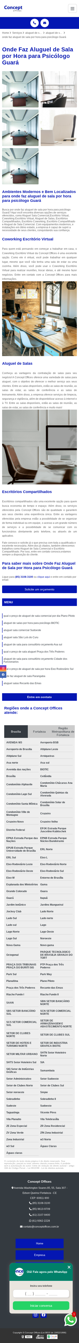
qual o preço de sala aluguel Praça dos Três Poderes (34, 651)
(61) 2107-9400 (41, 1214)
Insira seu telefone (41, 1285)
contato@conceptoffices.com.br (41, 1226)
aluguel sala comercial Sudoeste (22, 630)
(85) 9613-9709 (41, 1209)
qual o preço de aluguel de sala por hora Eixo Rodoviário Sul (39, 668)
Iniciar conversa (41, 1305)
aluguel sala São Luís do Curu (21, 637)
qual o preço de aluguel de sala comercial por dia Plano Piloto (39, 615)
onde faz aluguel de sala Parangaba (24, 676)
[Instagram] (35, 1315)
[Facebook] (43, 1315)
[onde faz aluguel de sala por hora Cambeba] (59, 128)
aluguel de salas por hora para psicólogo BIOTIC (31, 623)
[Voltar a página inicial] (13, 8)
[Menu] (72, 8)
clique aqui (43, 576)
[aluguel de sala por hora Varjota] (20, 89)
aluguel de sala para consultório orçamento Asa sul (33, 644)
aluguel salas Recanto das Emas (22, 683)
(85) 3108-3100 (24, 576)
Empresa (39, 1255)
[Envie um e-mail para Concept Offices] (44, 23)
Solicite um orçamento (39, 589)
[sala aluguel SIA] (20, 128)
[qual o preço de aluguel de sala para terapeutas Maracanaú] (20, 166)
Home (39, 1243)
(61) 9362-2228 (40, 1220)
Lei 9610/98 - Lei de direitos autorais (45, 1168)
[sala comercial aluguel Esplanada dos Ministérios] (59, 89)
